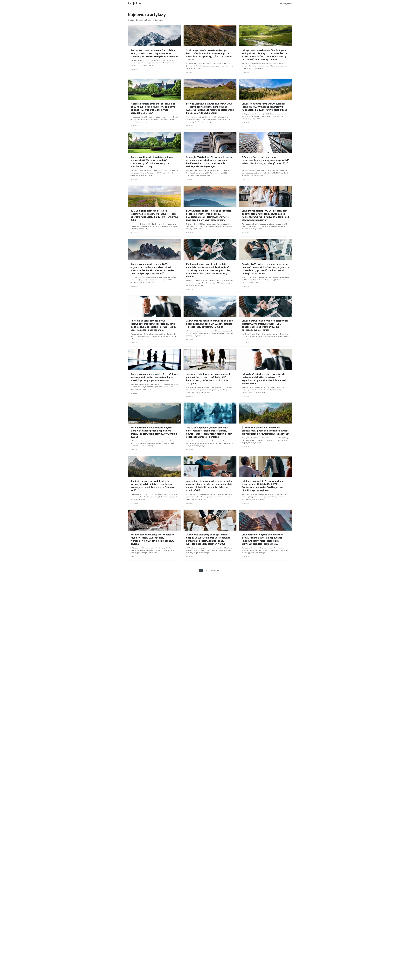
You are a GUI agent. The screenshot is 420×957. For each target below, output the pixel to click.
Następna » (215, 570)
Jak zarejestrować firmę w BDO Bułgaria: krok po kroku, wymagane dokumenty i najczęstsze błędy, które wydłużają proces (264, 106)
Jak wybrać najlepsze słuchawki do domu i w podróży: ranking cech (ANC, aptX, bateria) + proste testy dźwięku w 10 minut (209, 323)
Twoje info (134, 3)
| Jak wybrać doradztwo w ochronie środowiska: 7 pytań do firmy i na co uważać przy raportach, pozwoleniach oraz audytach (265, 430)
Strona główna (286, 3)
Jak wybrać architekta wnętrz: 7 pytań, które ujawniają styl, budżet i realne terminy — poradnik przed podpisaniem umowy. (154, 377)
